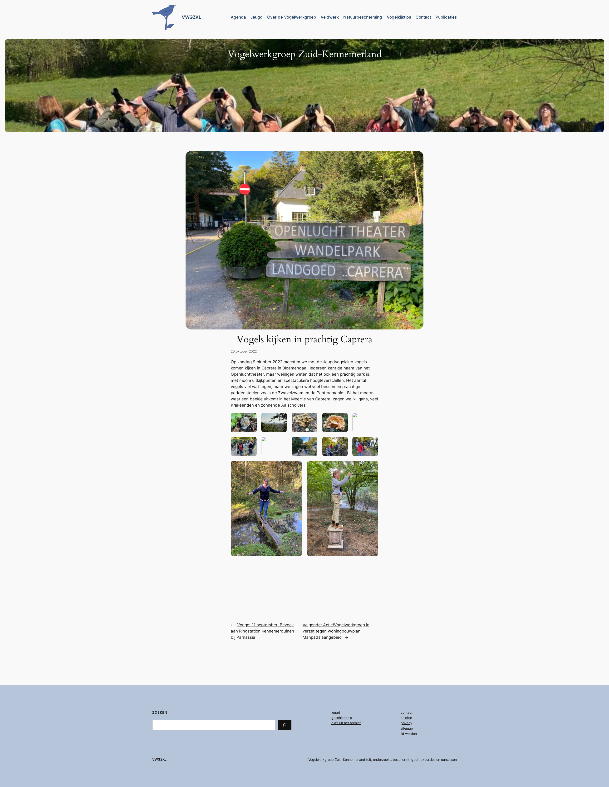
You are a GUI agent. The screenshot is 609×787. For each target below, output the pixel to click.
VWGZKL (191, 17)
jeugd (335, 712)
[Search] (284, 725)
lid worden (409, 734)
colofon (406, 718)
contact (407, 712)
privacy (406, 723)
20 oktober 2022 (244, 351)
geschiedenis (341, 718)
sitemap (407, 728)
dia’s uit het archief (346, 723)
